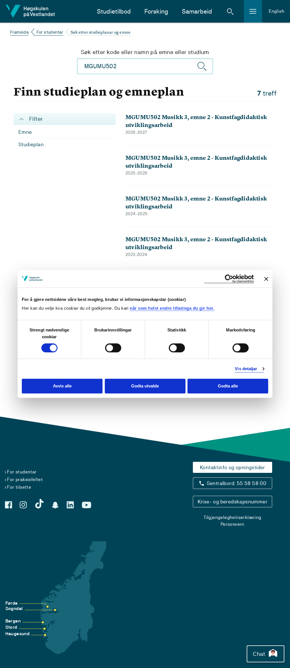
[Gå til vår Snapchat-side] (55, 505)
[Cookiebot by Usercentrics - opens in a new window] (229, 278)
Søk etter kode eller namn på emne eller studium (145, 52)
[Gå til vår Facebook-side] (8, 505)
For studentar (50, 32)
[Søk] (202, 66)
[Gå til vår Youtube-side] (86, 505)
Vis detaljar (246, 368)
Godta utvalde (145, 386)
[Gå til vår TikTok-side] (39, 504)
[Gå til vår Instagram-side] (23, 505)
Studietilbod (114, 11)
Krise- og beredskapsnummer (232, 502)
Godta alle (228, 386)
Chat (259, 653)
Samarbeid (197, 11)
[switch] (113, 347)
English (276, 11)
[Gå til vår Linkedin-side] (70, 505)
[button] (230, 11)
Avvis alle (62, 386)
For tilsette (19, 487)
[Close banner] (266, 279)
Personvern (232, 524)
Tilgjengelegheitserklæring (232, 517)
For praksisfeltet (25, 479)
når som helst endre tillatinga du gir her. (172, 308)
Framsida (19, 32)
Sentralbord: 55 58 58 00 (236, 483)
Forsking (156, 11)
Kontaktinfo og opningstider (232, 467)
